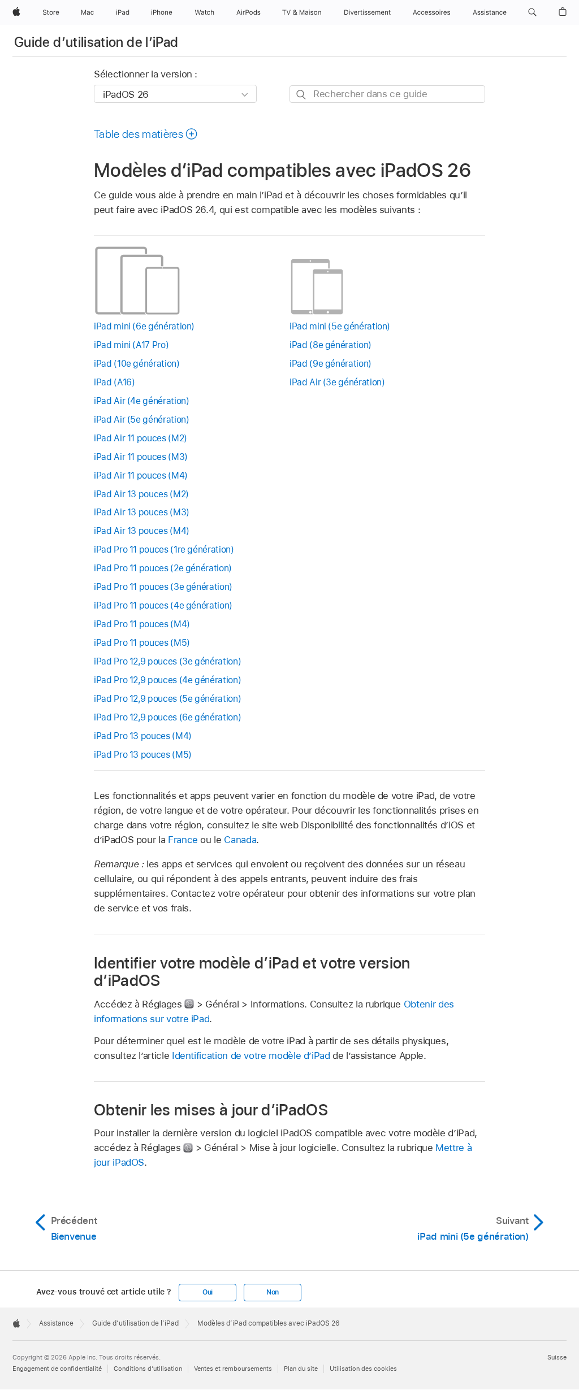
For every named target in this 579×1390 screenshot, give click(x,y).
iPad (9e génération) (330, 363)
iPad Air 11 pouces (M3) (141, 456)
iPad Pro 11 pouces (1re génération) (164, 549)
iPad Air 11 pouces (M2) (140, 438)
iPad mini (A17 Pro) (131, 345)
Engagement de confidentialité (57, 1368)
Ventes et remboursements (233, 1368)
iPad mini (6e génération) (144, 326)
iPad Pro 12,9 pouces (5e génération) (167, 698)
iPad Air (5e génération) (141, 419)
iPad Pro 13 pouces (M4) (143, 736)
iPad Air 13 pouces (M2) (141, 494)
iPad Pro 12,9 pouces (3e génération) (167, 661)
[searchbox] (387, 94)
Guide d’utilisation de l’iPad (96, 42)
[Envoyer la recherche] (302, 95)
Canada (240, 839)
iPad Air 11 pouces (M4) (141, 475)
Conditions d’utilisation (148, 1368)
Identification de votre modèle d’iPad (251, 1055)
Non (272, 1292)
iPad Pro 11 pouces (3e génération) (163, 586)
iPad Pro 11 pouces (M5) (142, 642)
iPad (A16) (114, 382)
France (183, 839)
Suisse (557, 1357)
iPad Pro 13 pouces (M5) (143, 754)
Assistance (56, 1323)
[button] (532, 12)
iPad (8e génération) (330, 345)
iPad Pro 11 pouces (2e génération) (163, 568)
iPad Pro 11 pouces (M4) (142, 624)
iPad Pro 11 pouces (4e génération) (163, 605)
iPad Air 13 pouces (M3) (141, 512)
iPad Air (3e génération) (337, 382)
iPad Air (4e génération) (141, 401)
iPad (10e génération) (137, 363)
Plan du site (301, 1368)
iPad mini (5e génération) (340, 326)
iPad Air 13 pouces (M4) (141, 530)
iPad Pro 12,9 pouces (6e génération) (167, 717)
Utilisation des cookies (363, 1368)
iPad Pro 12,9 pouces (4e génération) (167, 680)
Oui (207, 1292)
